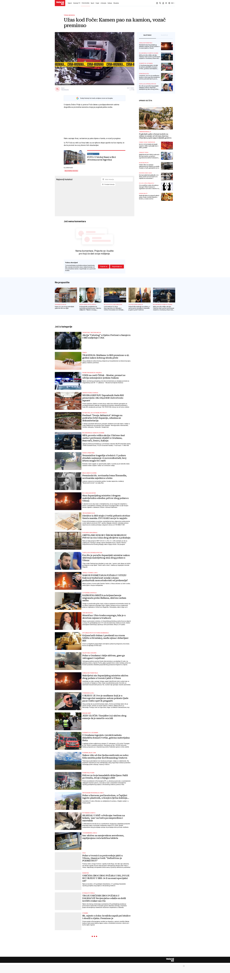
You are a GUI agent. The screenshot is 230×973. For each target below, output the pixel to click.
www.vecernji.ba (60, 3)
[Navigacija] (166, 3)
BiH (172, 3)
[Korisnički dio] (163, 3)
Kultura (110, 3)
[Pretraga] (160, 3)
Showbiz (116, 3)
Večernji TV (76, 3)
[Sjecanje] (157, 3)
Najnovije (164, 35)
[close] (184, 966)
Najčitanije (147, 35)
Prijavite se (103, 266)
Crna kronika (85, 3)
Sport (92, 3)
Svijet (97, 3)
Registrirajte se (117, 266)
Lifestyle (103, 3)
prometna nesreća (72, 171)
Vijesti (70, 3)
